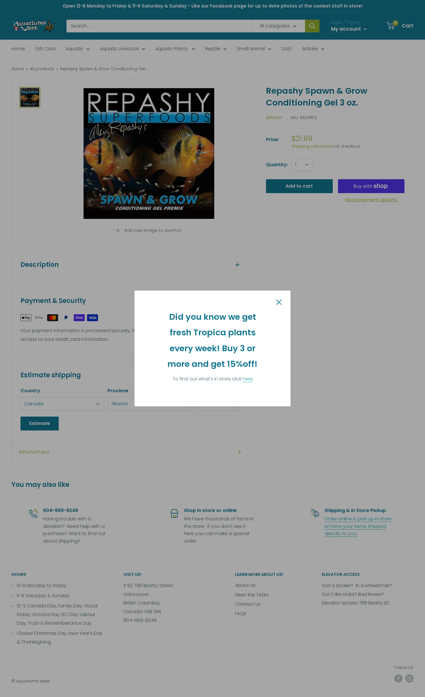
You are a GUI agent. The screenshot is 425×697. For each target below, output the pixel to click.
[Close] (279, 301)
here (248, 379)
